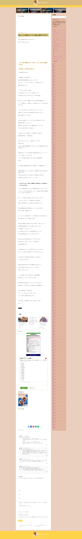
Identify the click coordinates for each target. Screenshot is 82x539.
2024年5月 (54, 144)
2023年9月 (54, 168)
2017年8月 (54, 388)
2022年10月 (54, 201)
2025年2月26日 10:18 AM (26, 448)
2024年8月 (54, 135)
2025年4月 (54, 111)
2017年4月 (54, 400)
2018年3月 (54, 367)
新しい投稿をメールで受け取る (23, 514)
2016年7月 (54, 427)
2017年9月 (54, 385)
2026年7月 (54, 66)
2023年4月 (54, 183)
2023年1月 (54, 192)
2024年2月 (54, 153)
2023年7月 (54, 174)
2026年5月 (54, 72)
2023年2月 (54, 189)
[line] (38, 427)
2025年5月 (54, 108)
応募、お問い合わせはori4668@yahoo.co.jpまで (58, 6)
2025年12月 (54, 87)
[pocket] (33, 427)
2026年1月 (54, 84)
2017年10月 (54, 382)
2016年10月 (54, 418)
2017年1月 (54, 409)
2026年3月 (54, 78)
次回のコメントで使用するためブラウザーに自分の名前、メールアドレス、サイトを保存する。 (34, 502)
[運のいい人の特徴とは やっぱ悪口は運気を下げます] (36, 427)
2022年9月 (54, 204)
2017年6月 (54, 394)
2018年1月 (54, 373)
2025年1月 (54, 120)
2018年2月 (54, 370)
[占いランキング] (23, 405)
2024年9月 (54, 132)
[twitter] (29, 427)
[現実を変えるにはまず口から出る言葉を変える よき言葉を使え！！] (23, 319)
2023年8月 (54, 171)
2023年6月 (54, 177)
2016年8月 (54, 424)
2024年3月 (54, 150)
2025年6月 (54, 105)
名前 (19, 490)
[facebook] (31, 427)
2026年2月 (54, 81)
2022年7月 (54, 210)
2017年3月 (54, 403)
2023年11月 (54, 162)
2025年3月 (54, 114)
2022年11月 (54, 198)
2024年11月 (54, 126)
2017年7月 (54, 391)
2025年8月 (54, 99)
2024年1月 (54, 156)
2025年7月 (54, 102)
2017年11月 (54, 379)
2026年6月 (54, 69)
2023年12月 (54, 159)
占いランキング (20, 406)
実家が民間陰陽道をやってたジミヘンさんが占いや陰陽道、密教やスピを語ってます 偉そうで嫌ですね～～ (33, 6)
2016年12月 (54, 412)
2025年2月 (54, 117)
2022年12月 (54, 195)
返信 (46, 444)
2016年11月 (54, 415)
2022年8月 (54, 207)
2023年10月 (54, 165)
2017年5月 (54, 397)
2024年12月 (54, 123)
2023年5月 (54, 180)
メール (20, 494)
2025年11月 (54, 90)
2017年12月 (54, 376)
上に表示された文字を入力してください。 (25, 505)
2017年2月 (54, 406)
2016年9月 (54, 421)
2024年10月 (54, 129)
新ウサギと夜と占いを (43, 2)
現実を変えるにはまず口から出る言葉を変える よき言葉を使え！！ (22, 324)
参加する (39, 353)
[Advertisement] (26, 24)
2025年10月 (54, 93)
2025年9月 (54, 96)
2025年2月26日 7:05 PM (26, 466)
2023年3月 (54, 186)
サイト (20, 498)
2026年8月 (54, 63)
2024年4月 (54, 147)
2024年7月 (54, 138)
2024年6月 (54, 141)
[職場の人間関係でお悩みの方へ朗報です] (34, 321)
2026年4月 (54, 75)
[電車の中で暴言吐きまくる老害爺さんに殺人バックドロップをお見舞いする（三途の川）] (43, 319)
